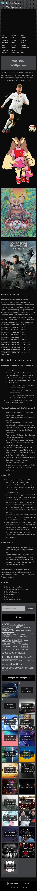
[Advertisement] (18, 22)
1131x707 (15, 327)
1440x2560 (14, 340)
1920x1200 (25, 345)
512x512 (4, 320)
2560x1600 (5, 352)
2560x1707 (15, 352)
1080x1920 (5, 327)
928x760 (19, 322)
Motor (13, 43)
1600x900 (24, 340)
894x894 (12, 322)
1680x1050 (5, 345)
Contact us (25, 883)
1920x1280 (5, 347)
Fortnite (14, 50)
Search (4, 605)
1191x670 (5, 330)
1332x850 (15, 337)
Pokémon (14, 45)
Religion (23, 45)
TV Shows (5, 50)
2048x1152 (25, 347)
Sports (14, 48)
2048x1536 (5, 350)
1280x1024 (5, 337)
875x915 (4, 322)
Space (4, 48)
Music (22, 50)
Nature (4, 45)
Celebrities (5, 40)
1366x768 (24, 337)
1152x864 (24, 327)
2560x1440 (25, 350)
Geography (24, 40)
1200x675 (14, 330)
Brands (4, 38)
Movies (23, 43)
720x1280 (21, 320)
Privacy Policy (13, 883)
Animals (14, 35)
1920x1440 (15, 347)
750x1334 (30, 320)
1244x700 (15, 332)
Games (14, 40)
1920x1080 (15, 345)
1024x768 (5, 325)
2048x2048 (15, 350)
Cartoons (23, 38)
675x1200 (13, 320)
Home (3, 35)
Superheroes (25, 48)
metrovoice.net (17, 887)
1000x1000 (28, 322)
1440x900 (5, 340)
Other (22, 53)
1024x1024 (14, 325)
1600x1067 (15, 342)
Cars (13, 38)
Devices (4, 53)
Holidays (5, 43)
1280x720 (24, 332)
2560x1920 (25, 352)
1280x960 (22, 335)
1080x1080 (24, 325)
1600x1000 (5, 342)
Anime (23, 35)
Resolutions (15, 53)
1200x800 (22, 330)
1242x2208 (5, 332)
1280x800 (5, 335)
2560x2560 (5, 355)
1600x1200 (25, 342)
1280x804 (14, 335)
